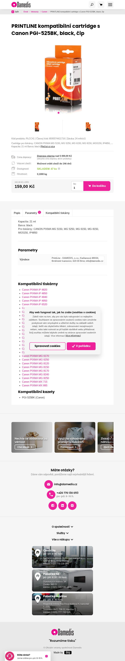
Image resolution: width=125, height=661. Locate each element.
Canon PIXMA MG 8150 (35, 367)
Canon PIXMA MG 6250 (35, 359)
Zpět (17, 12)
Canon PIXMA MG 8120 (35, 363)
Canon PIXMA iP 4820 (34, 289)
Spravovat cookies (47, 346)
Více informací (73, 336)
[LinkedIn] (62, 505)
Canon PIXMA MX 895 (34, 385)
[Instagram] (72, 505)
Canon (45, 12)
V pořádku (82, 346)
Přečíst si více (48, 146)
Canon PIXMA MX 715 (34, 381)
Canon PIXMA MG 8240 (35, 374)
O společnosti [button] (61, 527)
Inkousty (35, 12)
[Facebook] (52, 505)
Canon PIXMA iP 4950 (34, 300)
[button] (59, 113)
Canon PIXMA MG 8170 (35, 370)
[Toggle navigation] (92, 4)
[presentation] (111, 437)
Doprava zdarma (46, 156)
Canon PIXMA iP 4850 (34, 293)
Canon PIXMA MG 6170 (35, 355)
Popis (17, 212)
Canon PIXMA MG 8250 (35, 378)
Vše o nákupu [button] (61, 539)
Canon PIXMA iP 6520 (34, 304)
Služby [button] (61, 533)
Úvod (26, 12)
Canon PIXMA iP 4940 (34, 297)
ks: (74, 184)
